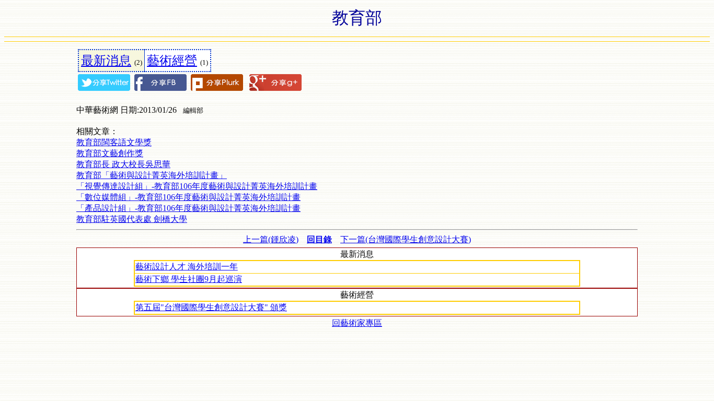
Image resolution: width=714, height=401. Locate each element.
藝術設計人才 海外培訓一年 (186, 266)
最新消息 (106, 60)
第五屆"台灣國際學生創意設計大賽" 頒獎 (211, 307)
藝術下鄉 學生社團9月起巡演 (188, 279)
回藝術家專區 (357, 323)
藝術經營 (172, 60)
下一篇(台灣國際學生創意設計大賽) (405, 239)
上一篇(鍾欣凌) (270, 239)
